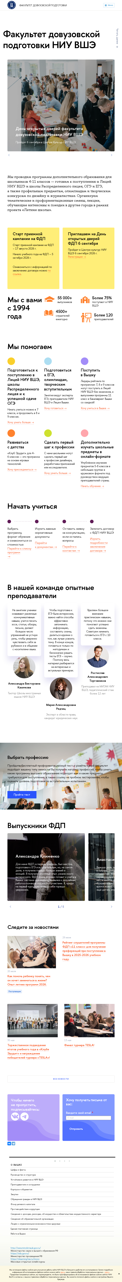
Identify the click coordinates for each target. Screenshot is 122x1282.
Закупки (14, 1194)
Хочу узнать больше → (20, 422)
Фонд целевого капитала (23, 1204)
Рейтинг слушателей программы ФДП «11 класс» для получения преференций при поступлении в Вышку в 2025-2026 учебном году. (84, 950)
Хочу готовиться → (55, 408)
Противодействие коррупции (25, 1209)
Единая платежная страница (24, 1228)
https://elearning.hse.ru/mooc (25, 1259)
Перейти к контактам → (71, 548)
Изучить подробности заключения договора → (99, 544)
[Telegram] (13, 1143)
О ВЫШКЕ (16, 1164)
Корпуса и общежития (21, 1189)
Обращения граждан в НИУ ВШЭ (26, 1199)
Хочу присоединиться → (22, 469)
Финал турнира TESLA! (79, 1045)
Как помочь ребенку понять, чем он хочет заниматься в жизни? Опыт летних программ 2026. (28, 980)
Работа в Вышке (18, 1233)
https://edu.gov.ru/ (20, 1253)
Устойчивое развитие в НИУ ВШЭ (27, 1179)
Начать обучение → (92, 486)
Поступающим (15, 991)
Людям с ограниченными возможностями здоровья (35, 1223)
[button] (55, 1161)
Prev (8, 155)
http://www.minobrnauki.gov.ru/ (26, 1247)
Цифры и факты (18, 1169)
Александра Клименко (37, 856)
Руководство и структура (23, 1174)
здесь (63, 1272)
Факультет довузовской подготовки (43, 5)
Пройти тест (22, 794)
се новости (61, 1079)
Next (111, 155)
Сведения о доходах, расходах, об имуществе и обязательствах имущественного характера (56, 1214)
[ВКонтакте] (9, 1143)
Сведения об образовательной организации (32, 1218)
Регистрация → (77, 257)
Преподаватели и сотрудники (25, 1184)
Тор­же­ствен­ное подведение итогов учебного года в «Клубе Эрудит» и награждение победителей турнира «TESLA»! (28, 1051)
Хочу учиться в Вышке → (95, 408)
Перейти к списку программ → (19, 552)
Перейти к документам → (46, 545)
